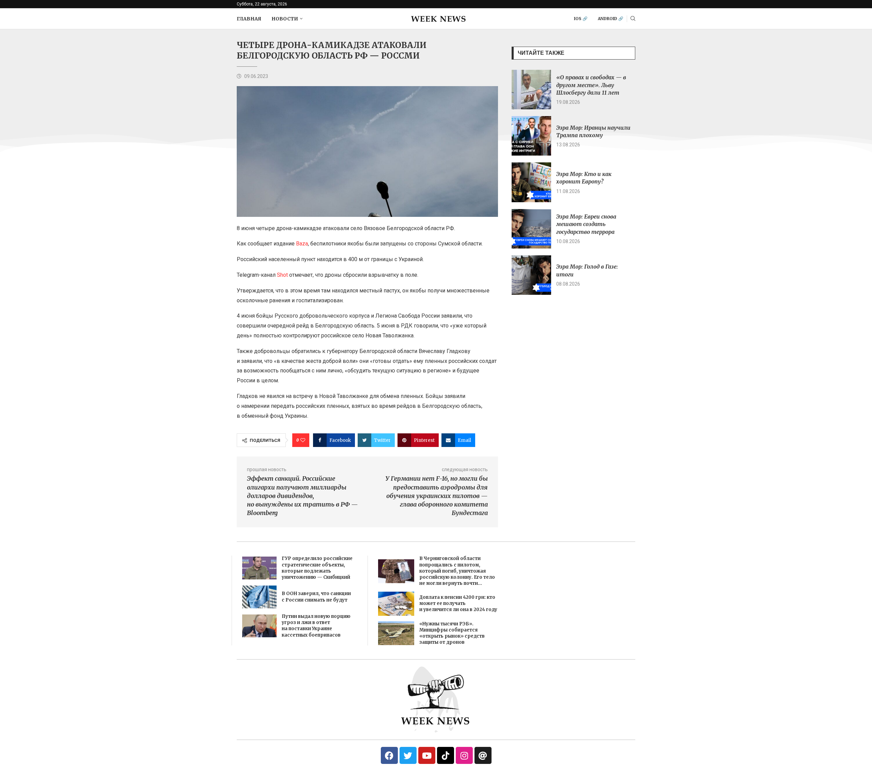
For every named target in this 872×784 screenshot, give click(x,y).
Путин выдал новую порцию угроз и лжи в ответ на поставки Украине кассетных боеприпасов (316, 625)
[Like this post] (302, 440)
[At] (483, 755)
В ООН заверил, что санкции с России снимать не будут (316, 597)
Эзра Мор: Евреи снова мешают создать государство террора (586, 224)
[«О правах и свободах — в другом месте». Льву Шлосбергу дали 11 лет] (531, 89)
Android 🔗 (610, 18)
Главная (249, 19)
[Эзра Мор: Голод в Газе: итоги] (531, 275)
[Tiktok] (445, 755)
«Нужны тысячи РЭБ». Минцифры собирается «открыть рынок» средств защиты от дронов (452, 633)
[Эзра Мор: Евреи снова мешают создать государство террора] (531, 229)
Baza (302, 243)
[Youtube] (426, 755)
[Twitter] (408, 755)
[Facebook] (389, 755)
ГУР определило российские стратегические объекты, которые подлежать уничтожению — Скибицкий (317, 568)
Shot (283, 275)
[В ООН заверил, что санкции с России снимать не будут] (259, 597)
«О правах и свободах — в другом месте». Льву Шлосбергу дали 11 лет (591, 85)
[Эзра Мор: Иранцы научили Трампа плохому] (531, 136)
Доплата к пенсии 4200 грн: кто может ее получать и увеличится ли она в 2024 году (458, 603)
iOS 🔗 (581, 18)
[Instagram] (464, 755)
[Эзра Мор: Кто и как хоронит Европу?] (531, 182)
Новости (284, 19)
